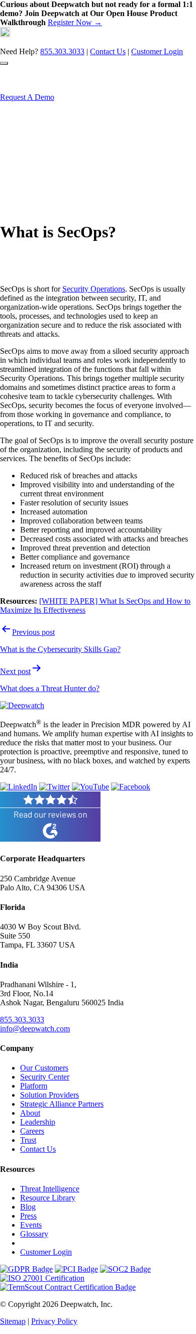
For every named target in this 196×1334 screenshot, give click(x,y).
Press (28, 1216)
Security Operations (93, 289)
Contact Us (108, 51)
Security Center (44, 1077)
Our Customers (44, 1067)
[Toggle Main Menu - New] (4, 63)
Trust (28, 1140)
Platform (33, 1086)
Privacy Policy (54, 1321)
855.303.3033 (62, 51)
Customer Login (157, 51)
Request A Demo (27, 97)
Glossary (34, 1234)
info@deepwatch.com (35, 1028)
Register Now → (75, 22)
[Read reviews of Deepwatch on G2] (50, 839)
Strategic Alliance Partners (62, 1104)
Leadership (37, 1122)
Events (31, 1225)
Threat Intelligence (49, 1188)
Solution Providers (49, 1095)
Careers (32, 1131)
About (30, 1113)
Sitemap (13, 1321)
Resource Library (47, 1197)
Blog (28, 1207)
